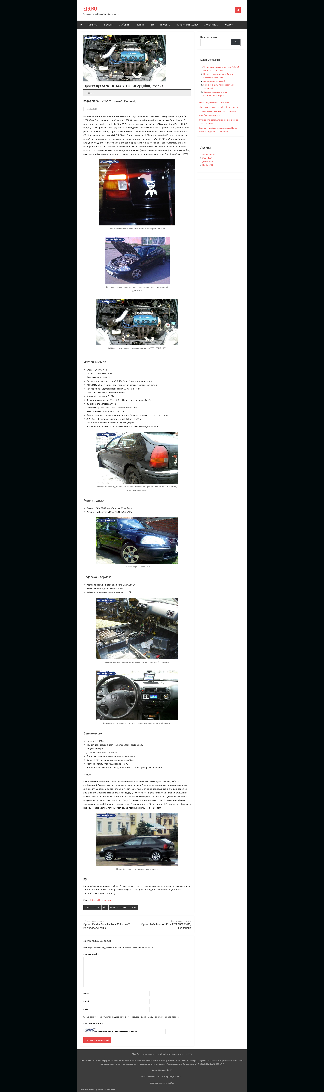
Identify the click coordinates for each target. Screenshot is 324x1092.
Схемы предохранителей (215, 91)
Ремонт (108, 24)
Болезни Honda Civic (213, 77)
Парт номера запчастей (214, 81)
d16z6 (92, 900)
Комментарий (91, 954)
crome (87, 907)
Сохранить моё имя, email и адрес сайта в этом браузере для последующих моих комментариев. (133, 1016)
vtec (102, 900)
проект (108, 900)
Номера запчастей (187, 24)
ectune (97, 907)
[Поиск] (235, 42)
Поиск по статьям (208, 37)
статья (133, 907)
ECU (152, 24)
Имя (86, 993)
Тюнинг (140, 24)
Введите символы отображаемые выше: (116, 1031)
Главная (93, 24)
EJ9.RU (90, 8)
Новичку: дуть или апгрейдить (218, 74)
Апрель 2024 (208, 154)
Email (86, 1001)
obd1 (97, 900)
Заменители (211, 24)
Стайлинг (124, 24)
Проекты (165, 24)
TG (81, 24)
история (114, 907)
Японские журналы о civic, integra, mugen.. (219, 107)
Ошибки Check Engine (213, 95)
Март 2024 (207, 157)
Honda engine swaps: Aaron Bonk (214, 102)
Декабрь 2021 (209, 161)
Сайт (85, 1009)
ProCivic (228, 24)
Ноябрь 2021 (208, 165)
